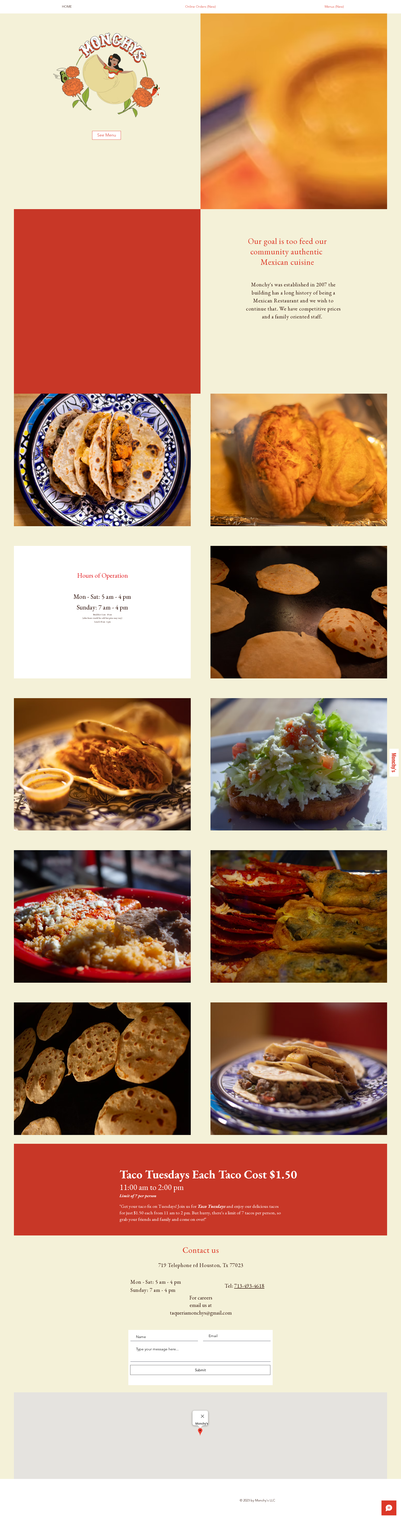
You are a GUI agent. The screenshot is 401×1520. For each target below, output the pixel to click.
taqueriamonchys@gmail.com (201, 1312)
